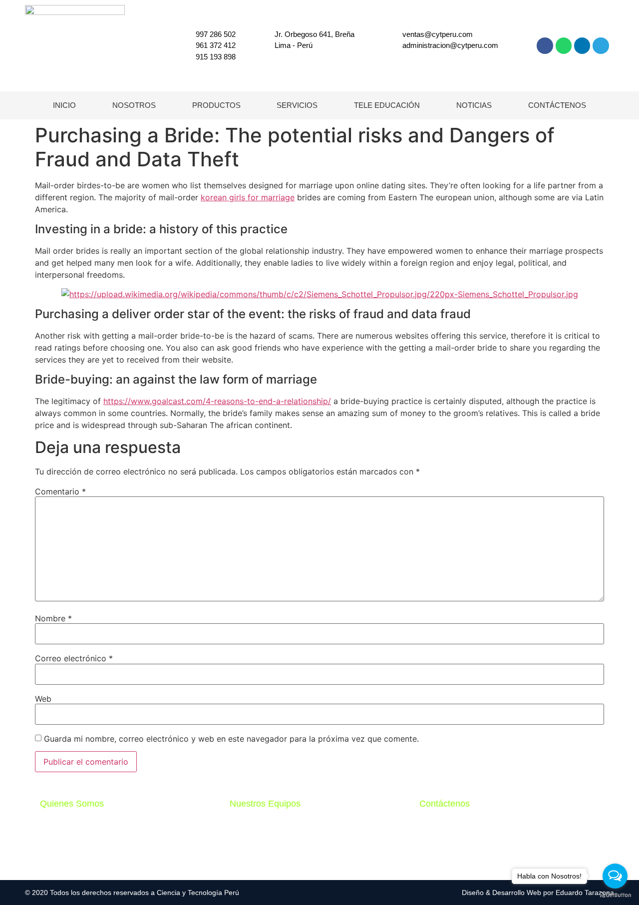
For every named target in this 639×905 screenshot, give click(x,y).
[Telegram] (601, 45)
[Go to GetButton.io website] (615, 895)
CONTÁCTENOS (557, 105)
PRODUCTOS (216, 105)
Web (43, 699)
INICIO (64, 105)
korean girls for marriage (248, 197)
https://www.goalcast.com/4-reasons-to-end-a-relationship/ (217, 401)
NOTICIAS (474, 105)
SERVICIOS (297, 105)
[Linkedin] (582, 45)
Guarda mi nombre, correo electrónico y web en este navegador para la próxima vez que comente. (231, 739)
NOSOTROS (134, 105)
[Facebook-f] (545, 45)
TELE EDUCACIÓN (387, 105)
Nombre (53, 618)
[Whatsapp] (564, 45)
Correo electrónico (74, 658)
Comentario (60, 491)
